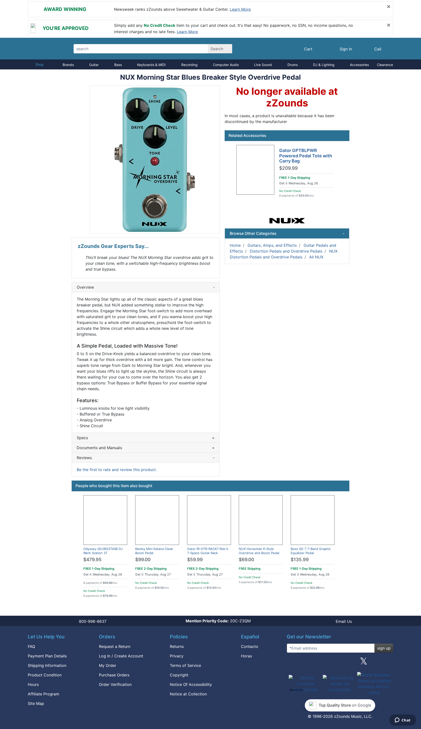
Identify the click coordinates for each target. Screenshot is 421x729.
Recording (189, 65)
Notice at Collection (188, 693)
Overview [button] (146, 287)
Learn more (240, 9)
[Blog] (292, 663)
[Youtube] (387, 663)
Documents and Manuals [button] (146, 448)
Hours (33, 684)
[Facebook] (316, 663)
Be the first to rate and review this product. (117, 469)
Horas (246, 655)
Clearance (385, 65)
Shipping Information (47, 665)
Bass (118, 65)
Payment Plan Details (47, 655)
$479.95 (92, 559)
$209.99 (288, 168)
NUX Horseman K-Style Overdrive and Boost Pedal (259, 551)
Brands (68, 65)
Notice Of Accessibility (191, 684)
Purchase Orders (114, 674)
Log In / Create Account (121, 655)
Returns (177, 646)
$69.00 (246, 559)
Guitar (94, 65)
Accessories (359, 65)
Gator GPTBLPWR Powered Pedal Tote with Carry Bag (305, 155)
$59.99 (195, 559)
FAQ (31, 646)
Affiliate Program (43, 693)
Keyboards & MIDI (151, 65)
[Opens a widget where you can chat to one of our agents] (402, 720)
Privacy (176, 655)
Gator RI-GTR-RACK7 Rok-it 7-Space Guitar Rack (207, 551)
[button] (155, 159)
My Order (107, 665)
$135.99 (300, 559)
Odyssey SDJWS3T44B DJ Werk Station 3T (103, 551)
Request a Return (114, 646)
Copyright (179, 674)
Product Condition (45, 674)
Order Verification (115, 684)
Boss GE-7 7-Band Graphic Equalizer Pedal (311, 551)
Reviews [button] (146, 458)
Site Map (36, 703)
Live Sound (263, 65)
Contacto (249, 646)
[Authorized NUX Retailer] (287, 220)
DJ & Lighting (324, 65)
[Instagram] (340, 663)
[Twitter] (363, 663)
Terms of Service (185, 665)
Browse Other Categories (287, 233)
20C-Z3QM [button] (218, 620)
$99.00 (143, 559)
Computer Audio (226, 65)
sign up (384, 648)
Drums (292, 65)
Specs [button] (146, 438)
